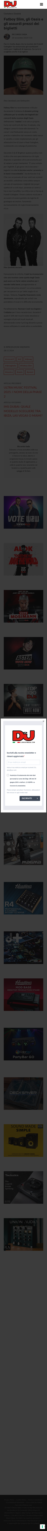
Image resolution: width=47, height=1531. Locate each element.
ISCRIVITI (27, 798)
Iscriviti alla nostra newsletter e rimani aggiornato (21, 754)
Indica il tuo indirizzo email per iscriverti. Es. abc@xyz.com (21, 769)
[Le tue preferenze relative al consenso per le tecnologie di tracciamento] (42, 1526)
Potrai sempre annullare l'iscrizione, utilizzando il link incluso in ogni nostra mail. (23, 791)
